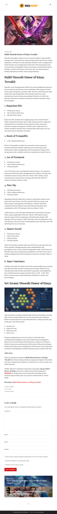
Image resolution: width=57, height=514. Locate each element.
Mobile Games (8, 51)
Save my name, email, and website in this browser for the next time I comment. (27, 457)
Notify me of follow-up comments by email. (17, 461)
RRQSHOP (8, 373)
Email (6, 442)
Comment (7, 411)
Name (6, 434)
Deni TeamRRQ (10, 386)
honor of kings (9, 391)
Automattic (41, 512)
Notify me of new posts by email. (14, 465)
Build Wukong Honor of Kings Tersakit (26, 382)
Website (6, 449)
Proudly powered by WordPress (20, 512)
